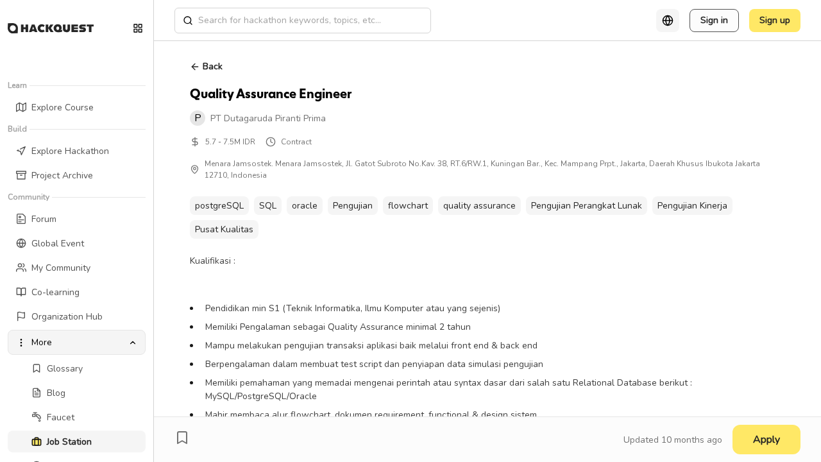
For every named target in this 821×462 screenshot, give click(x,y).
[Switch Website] (138, 28)
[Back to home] (51, 28)
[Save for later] (182, 437)
